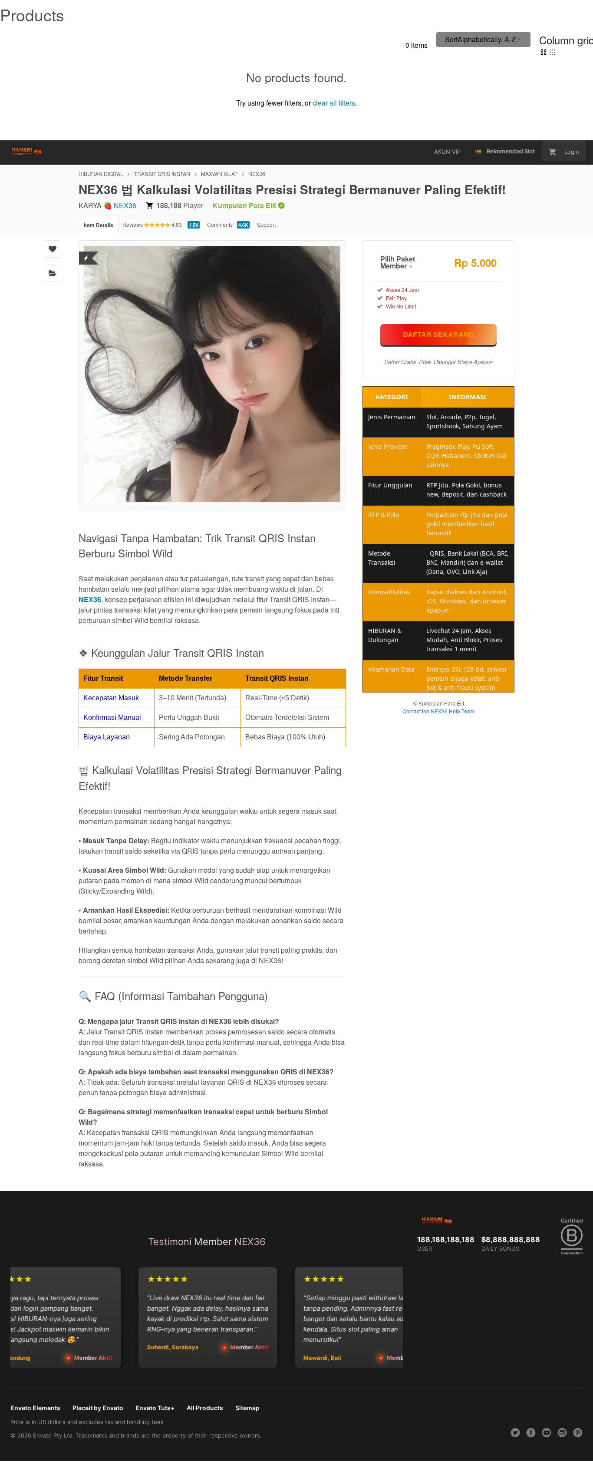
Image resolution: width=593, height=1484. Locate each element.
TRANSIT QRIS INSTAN (162, 173)
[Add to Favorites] (52, 249)
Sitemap (247, 1407)
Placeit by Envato (97, 1407)
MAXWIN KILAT (219, 173)
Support (266, 224)
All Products (205, 1407)
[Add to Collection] (52, 273)
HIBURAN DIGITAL (101, 173)
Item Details (98, 225)
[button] (483, 39)
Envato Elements (35, 1407)
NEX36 (256, 173)
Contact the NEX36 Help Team (438, 711)
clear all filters (334, 103)
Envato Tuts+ (155, 1407)
